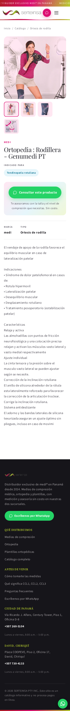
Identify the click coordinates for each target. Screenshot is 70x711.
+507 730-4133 (14, 663)
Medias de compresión (20, 537)
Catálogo (20, 28)
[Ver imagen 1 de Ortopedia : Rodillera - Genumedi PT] (11, 109)
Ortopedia (11, 544)
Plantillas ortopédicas (19, 552)
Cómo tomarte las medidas (23, 576)
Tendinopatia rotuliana (21, 172)
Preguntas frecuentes (19, 591)
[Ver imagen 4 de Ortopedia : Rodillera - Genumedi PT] (11, 126)
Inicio (7, 28)
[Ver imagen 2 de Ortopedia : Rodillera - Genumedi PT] (28, 109)
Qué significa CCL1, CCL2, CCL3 (25, 584)
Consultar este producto (38, 192)
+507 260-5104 (14, 626)
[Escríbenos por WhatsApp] (63, 704)
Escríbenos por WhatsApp (32, 516)
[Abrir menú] (56, 13)
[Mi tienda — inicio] (22, 12)
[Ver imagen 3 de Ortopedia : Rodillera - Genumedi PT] (45, 109)
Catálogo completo (17, 559)
